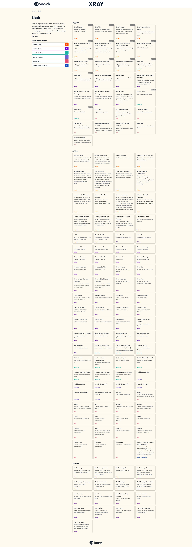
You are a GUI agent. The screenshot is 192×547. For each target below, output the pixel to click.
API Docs (35, 36)
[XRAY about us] (96, 4)
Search (34, 11)
